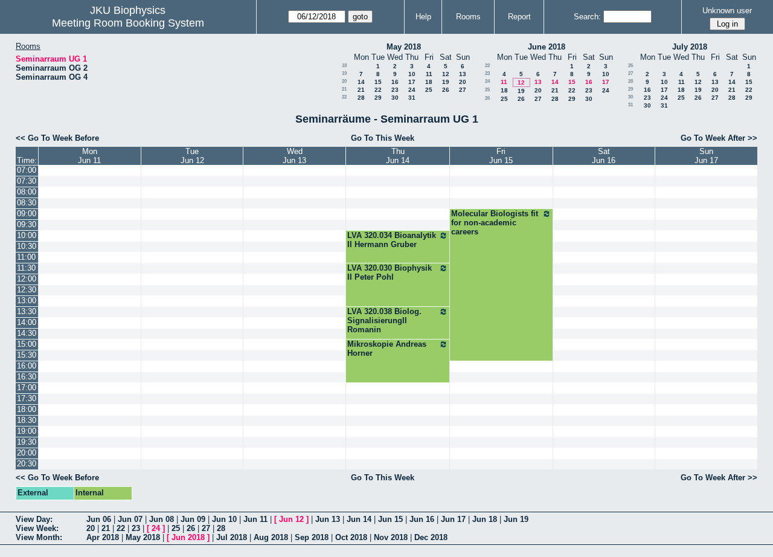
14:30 (26, 333)
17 (411, 82)
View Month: (39, 537)
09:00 (26, 213)
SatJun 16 (603, 156)
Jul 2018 (231, 537)
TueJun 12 (192, 156)
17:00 (26, 387)
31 (411, 97)
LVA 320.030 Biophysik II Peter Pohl (389, 272)
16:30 (26, 376)
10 (411, 74)
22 (378, 89)
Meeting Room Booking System (128, 23)
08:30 (26, 202)
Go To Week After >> (719, 138)
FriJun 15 (501, 156)
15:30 (26, 354)
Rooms (468, 16)
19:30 (26, 441)
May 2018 (403, 46)
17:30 (26, 398)
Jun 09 (193, 519)
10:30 (26, 246)
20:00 (26, 452)
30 (395, 97)
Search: (587, 16)
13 (462, 74)
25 (428, 89)
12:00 (26, 278)
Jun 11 (255, 519)
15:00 (26, 344)
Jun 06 (98, 519)
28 (361, 97)
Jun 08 (161, 519)
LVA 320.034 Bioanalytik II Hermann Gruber (391, 240)
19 (344, 73)
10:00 (26, 235)
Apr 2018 (102, 537)
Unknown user (727, 10)
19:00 (26, 431)
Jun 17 (453, 519)
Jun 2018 (188, 537)
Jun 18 (484, 519)
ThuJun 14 (397, 156)
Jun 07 (130, 519)
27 (462, 89)
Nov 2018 (391, 537)
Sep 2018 (312, 537)
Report (519, 16)
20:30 (26, 463)
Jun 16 (421, 519)
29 (378, 97)
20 (344, 81)
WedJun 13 (294, 156)
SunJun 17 (706, 156)
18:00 (26, 409)
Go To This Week (382, 138)
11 (429, 74)
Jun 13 (327, 519)
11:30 (26, 267)
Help (423, 16)
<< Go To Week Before (57, 138)
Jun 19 (516, 519)
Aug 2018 (271, 537)
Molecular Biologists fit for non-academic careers (494, 222)
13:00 (26, 300)
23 (395, 89)
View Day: (34, 519)
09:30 (26, 224)
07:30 (26, 180)
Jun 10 (224, 519)
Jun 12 (291, 519)
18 (344, 65)
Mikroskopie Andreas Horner (386, 349)
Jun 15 (390, 519)
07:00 (26, 170)
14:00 (26, 322)
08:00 (26, 191)
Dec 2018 (430, 537)
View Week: (37, 528)
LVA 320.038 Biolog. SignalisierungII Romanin (384, 320)
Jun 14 (359, 519)
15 (378, 82)
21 (344, 89)
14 (361, 82)
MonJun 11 (89, 156)
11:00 (26, 257)
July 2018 (689, 46)
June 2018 (546, 46)
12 (445, 74)
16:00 (26, 365)
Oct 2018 (351, 537)
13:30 (26, 311)
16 (395, 82)
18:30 (26, 420)
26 (445, 89)
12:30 (26, 289)
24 (411, 89)
